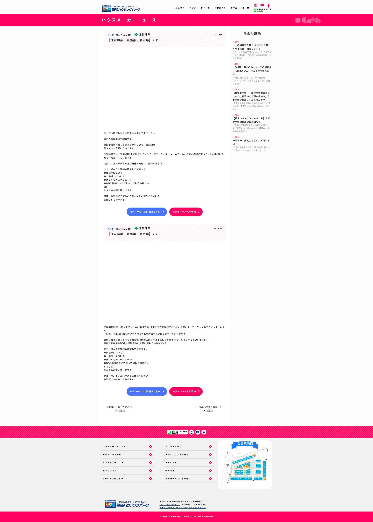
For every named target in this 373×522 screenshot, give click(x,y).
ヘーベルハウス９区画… (208, 407)
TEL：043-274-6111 (170, 505)
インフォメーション (113, 463)
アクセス (205, 8)
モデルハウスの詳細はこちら (145, 212)
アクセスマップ (173, 447)
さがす (192, 8)
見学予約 (180, 8)
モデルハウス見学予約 (184, 212)
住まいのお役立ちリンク (115, 479)
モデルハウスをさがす (177, 455)
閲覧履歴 (170, 471)
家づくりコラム (111, 471)
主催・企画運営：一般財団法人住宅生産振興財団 (183, 508)
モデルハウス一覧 (240, 8)
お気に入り (220, 8)
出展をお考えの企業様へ (178, 479)
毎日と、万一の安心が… (120, 407)
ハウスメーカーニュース (115, 447)
